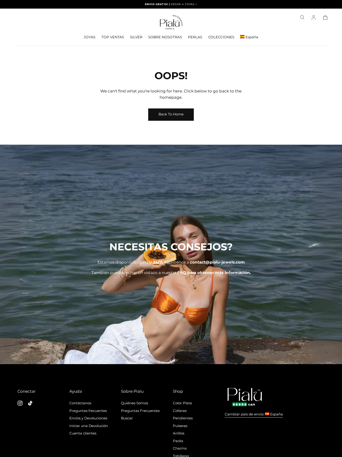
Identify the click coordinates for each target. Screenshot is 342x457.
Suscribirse (198, 287)
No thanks (170, 304)
